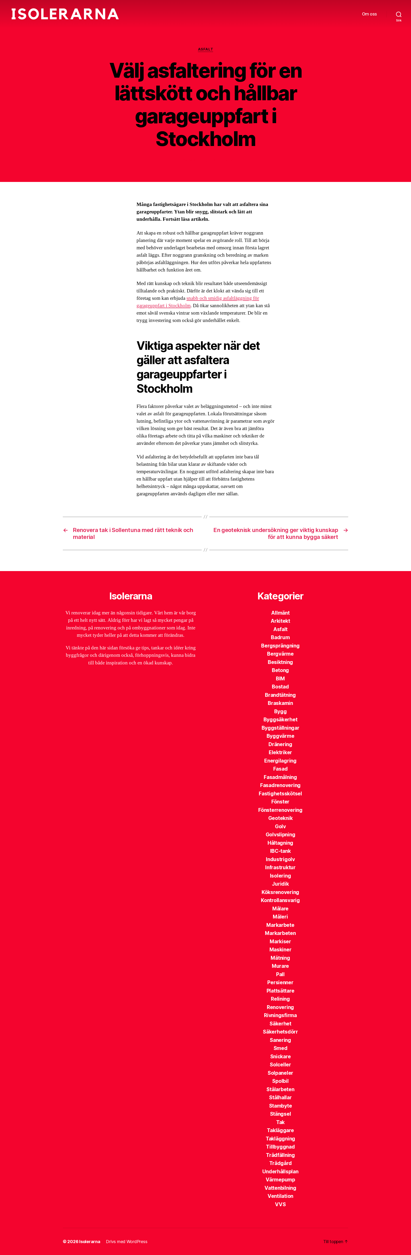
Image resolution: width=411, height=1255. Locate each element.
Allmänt (280, 613)
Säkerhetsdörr (280, 1032)
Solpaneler (280, 1073)
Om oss (369, 13)
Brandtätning (280, 695)
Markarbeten (280, 933)
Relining (280, 999)
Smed (281, 1048)
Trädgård (280, 1163)
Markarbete (280, 925)
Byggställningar (280, 728)
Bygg (280, 711)
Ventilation (280, 1196)
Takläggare (280, 1130)
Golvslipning (280, 835)
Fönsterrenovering (280, 810)
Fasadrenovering (280, 785)
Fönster (280, 802)
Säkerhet (280, 1024)
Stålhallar (280, 1097)
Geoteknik (280, 818)
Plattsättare (280, 991)
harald (193, 160)
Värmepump (280, 1180)
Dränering (280, 744)
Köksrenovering (280, 892)
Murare (280, 966)
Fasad (280, 769)
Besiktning (280, 662)
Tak (280, 1122)
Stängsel (280, 1114)
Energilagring (280, 761)
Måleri (280, 917)
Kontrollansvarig (280, 900)
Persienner (280, 982)
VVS (280, 1204)
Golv (280, 826)
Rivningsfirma (280, 1015)
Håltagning (280, 843)
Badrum (280, 637)
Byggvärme (280, 736)
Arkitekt (280, 621)
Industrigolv (280, 859)
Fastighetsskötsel (280, 794)
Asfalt (205, 49)
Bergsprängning (280, 646)
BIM (280, 679)
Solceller (280, 1065)
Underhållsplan (280, 1172)
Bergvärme (280, 654)
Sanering (280, 1040)
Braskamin (280, 703)
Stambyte (280, 1106)
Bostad (280, 687)
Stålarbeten (280, 1089)
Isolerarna (89, 1241)
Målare (280, 909)
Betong (280, 670)
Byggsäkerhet (281, 720)
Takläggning (280, 1139)
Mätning (280, 958)
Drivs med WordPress (126, 1241)
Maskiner (280, 950)
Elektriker (280, 752)
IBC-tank (280, 851)
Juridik (280, 884)
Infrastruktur (280, 867)
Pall (280, 974)
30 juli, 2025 (224, 160)
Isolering (280, 876)
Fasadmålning (280, 777)
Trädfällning (280, 1155)
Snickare (280, 1056)
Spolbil (280, 1081)
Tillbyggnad (280, 1147)
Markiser (280, 941)
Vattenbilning (280, 1188)
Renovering (280, 1007)
